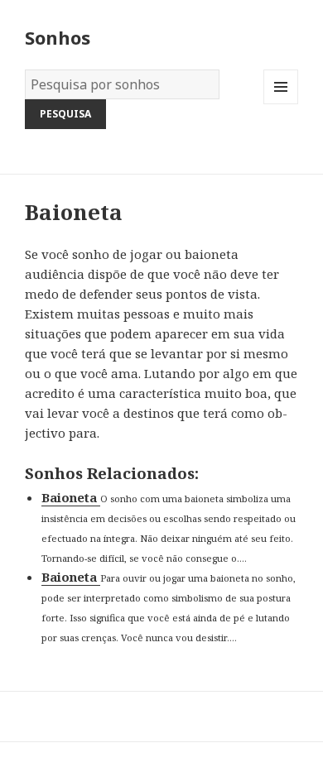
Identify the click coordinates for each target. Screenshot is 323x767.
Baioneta (70, 497)
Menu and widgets (281, 103)
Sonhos (57, 37)
